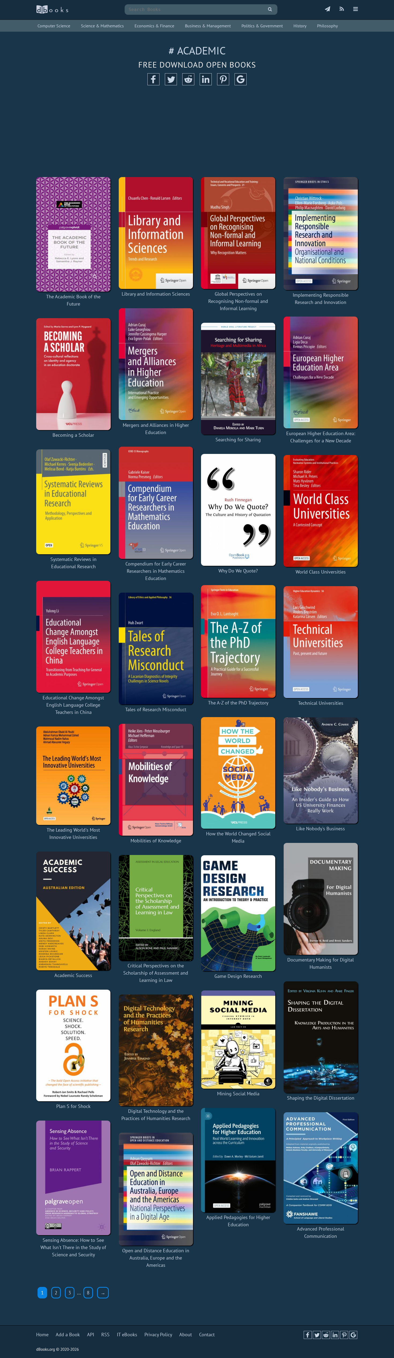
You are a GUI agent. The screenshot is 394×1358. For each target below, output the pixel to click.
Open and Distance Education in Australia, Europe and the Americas (155, 1257)
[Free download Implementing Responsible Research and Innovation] (321, 233)
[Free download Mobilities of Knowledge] (156, 780)
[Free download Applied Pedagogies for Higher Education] (238, 1160)
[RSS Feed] (342, 9)
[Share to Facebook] (153, 83)
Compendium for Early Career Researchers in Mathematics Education (155, 571)
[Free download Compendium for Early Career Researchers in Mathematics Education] (156, 503)
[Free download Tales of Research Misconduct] (156, 648)
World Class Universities (321, 572)
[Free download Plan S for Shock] (73, 1045)
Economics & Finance (154, 25)
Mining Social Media (238, 1094)
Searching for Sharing (238, 439)
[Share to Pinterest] (223, 83)
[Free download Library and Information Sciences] (156, 233)
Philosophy (327, 25)
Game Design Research (238, 976)
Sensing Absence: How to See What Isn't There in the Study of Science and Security (73, 1247)
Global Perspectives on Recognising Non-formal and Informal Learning (238, 301)
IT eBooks (127, 1334)
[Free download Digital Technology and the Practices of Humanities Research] (156, 1050)
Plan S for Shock (73, 1106)
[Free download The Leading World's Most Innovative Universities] (73, 775)
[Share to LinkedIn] (205, 83)
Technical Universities (320, 703)
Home (42, 1334)
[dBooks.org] (52, 12)
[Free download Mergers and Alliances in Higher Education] (156, 364)
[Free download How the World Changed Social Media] (238, 772)
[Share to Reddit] (188, 83)
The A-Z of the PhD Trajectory (238, 703)
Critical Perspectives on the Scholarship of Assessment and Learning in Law (155, 973)
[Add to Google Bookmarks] (240, 83)
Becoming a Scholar (73, 435)
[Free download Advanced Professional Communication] (321, 1168)
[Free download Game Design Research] (238, 913)
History (299, 25)
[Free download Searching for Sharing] (238, 379)
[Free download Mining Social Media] (238, 1039)
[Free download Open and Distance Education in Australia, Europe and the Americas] (156, 1189)
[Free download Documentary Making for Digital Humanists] (321, 899)
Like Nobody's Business (320, 828)
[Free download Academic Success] (73, 910)
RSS (105, 1334)
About (185, 1334)
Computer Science (54, 25)
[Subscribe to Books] (327, 9)
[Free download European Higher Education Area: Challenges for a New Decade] (321, 372)
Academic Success (73, 975)
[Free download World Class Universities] (321, 511)
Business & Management (208, 25)
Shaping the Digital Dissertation (320, 1098)
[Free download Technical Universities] (321, 642)
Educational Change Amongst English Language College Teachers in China (73, 705)
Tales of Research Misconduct (155, 709)
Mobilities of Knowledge (156, 841)
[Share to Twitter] (171, 83)
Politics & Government (262, 25)
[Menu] (355, 9)
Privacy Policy (158, 1334)
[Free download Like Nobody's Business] (321, 770)
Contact (207, 1334)
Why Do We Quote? (238, 571)
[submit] (270, 9)
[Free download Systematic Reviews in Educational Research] (73, 501)
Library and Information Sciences (156, 294)
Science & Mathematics (102, 25)
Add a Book (68, 1334)
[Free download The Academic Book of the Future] (73, 234)
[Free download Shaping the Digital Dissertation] (321, 1037)
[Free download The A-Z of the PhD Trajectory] (238, 641)
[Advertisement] (197, 131)
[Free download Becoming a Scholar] (73, 374)
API (90, 1334)
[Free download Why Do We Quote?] (238, 510)
